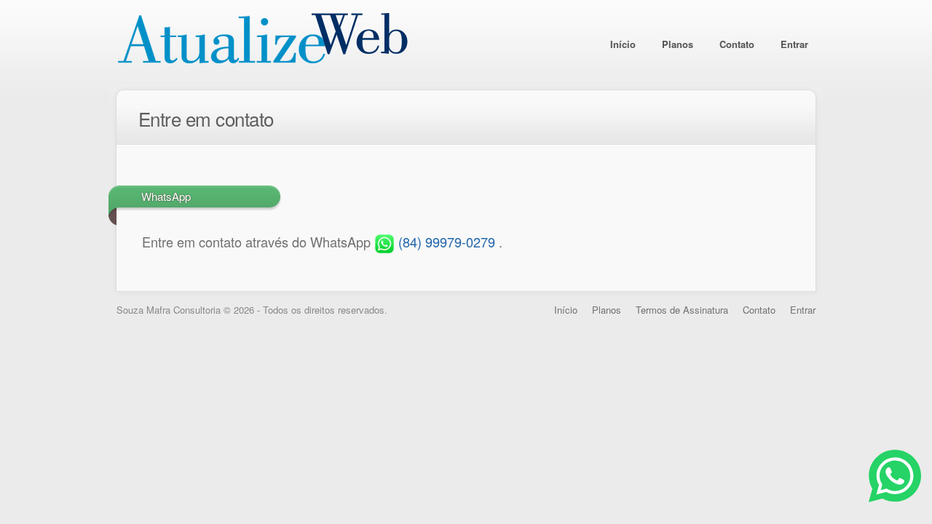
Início (623, 44)
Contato (736, 44)
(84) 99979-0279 (447, 241)
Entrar (794, 44)
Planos (677, 44)
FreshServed (262, 42)
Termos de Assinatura (682, 310)
